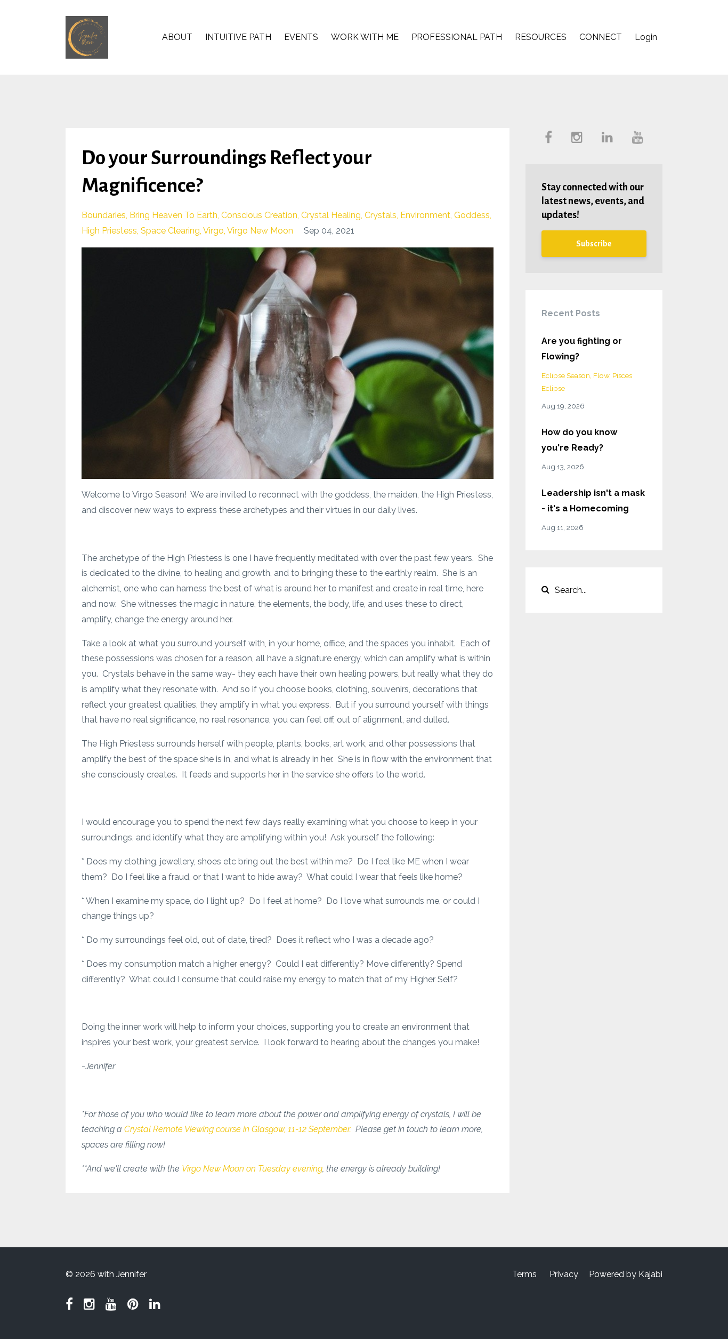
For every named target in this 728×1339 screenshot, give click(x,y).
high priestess (109, 231)
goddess (472, 215)
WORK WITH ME (365, 37)
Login (646, 37)
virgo (213, 231)
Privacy (563, 1274)
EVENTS (301, 37)
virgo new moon (260, 231)
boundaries (104, 215)
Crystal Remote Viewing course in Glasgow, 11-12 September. (237, 1129)
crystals (381, 215)
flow (601, 375)
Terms (524, 1274)
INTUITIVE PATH (238, 37)
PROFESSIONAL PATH (456, 37)
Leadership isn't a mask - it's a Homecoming (593, 501)
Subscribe (594, 243)
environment (425, 215)
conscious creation (259, 215)
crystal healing (331, 215)
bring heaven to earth (173, 215)
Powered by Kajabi (625, 1274)
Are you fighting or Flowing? (581, 349)
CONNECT (600, 37)
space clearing (170, 231)
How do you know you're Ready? (579, 440)
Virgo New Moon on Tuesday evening (252, 1169)
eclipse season (565, 375)
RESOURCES (541, 37)
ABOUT (177, 37)
